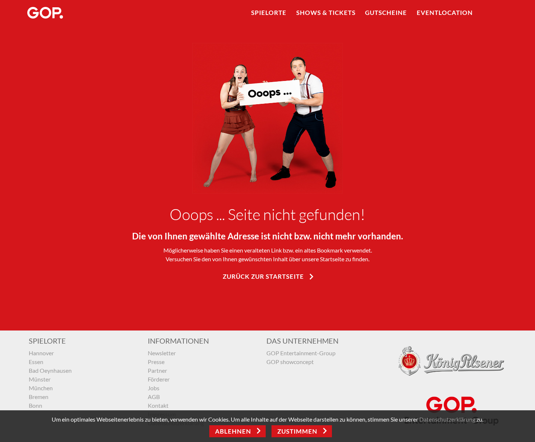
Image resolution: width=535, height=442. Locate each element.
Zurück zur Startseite (263, 276)
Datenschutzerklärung (447, 419)
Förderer (159, 379)
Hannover (41, 352)
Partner (157, 370)
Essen (36, 361)
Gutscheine (386, 12)
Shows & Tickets (326, 12)
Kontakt (158, 405)
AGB (154, 396)
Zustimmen (297, 431)
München (41, 387)
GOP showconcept (290, 361)
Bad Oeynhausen (50, 370)
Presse (156, 361)
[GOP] (45, 12)
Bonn (35, 405)
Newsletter (162, 352)
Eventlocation (445, 12)
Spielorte (268, 12)
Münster (40, 379)
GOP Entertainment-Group (301, 352)
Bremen (38, 396)
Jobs (153, 387)
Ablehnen (233, 431)
